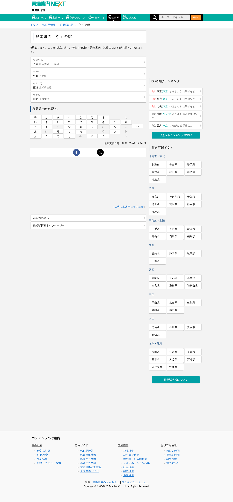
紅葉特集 (128, 467)
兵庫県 (191, 278)
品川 (172, 125)
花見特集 (128, 450)
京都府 (173, 278)
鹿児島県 (157, 366)
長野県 (173, 228)
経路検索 (42, 454)
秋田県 (173, 172)
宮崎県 (191, 359)
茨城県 (173, 204)
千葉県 (191, 196)
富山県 (156, 236)
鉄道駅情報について (176, 379)
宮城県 (156, 172)
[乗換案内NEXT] (50, 4)
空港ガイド (98, 17)
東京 (173, 91)
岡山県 (156, 302)
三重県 (156, 260)
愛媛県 (191, 327)
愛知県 (156, 253)
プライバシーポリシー (135, 482)
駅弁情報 (171, 458)
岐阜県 (191, 253)
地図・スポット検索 (49, 463)
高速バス (57, 17)
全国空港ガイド (89, 471)
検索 (196, 17)
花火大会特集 (131, 454)
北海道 (156, 164)
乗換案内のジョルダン (106, 482)
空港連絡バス (77, 17)
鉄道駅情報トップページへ (49, 225)
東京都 (156, 196)
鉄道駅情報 (38, 10)
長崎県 (191, 351)
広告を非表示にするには (129, 206)
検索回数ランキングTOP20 (176, 135)
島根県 (156, 310)
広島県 (173, 302)
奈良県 (156, 285)
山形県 (191, 172)
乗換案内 (37, 445)
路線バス (40, 17)
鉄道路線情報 (88, 454)
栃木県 (191, 204)
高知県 (156, 334)
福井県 (191, 236)
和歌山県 (192, 285)
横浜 (175, 115)
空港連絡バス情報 (90, 467)
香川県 (173, 327)
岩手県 (191, 164)
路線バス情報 (88, 458)
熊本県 (156, 359)
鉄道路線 (131, 17)
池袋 (173, 106)
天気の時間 (173, 454)
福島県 (156, 179)
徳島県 (156, 327)
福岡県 (156, 351)
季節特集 (123, 445)
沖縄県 (173, 366)
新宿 (173, 98)
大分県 (173, 359)
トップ (34, 24)
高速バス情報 (88, 463)
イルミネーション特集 (136, 463)
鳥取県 (191, 302)
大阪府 (156, 278)
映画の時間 (173, 450)
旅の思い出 (173, 463)
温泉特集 (128, 475)
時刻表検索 (43, 450)
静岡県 (173, 253)
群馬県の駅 (66, 24)
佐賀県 (173, 351)
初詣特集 (128, 471)
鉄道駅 (116, 17)
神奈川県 (174, 196)
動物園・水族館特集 (135, 458)
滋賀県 (173, 285)
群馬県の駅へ (41, 217)
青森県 (173, 164)
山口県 (173, 310)
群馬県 (156, 211)
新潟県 (191, 228)
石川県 (173, 236)
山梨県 (156, 228)
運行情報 (42, 458)
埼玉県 (156, 204)
